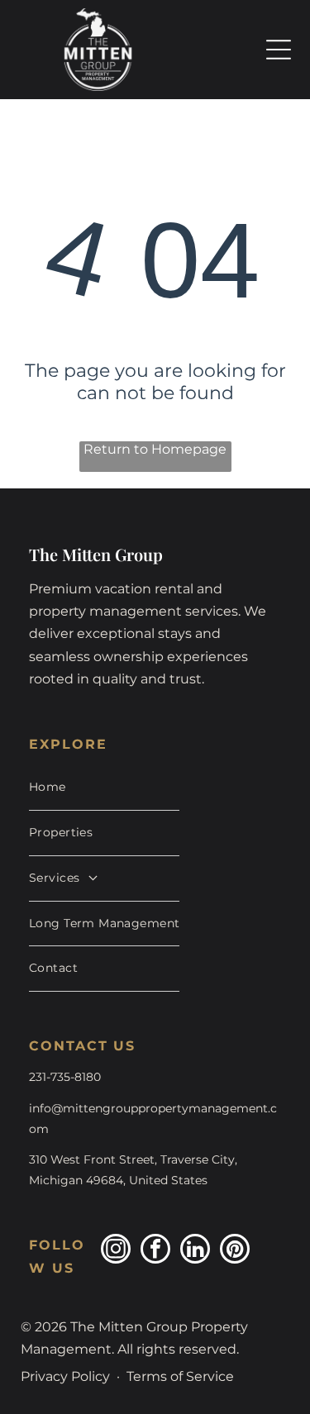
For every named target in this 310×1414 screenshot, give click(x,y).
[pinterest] (235, 1251)
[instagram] (116, 1251)
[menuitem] (104, 788)
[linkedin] (195, 1251)
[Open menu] (278, 49)
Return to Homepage (155, 449)
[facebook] (155, 1251)
